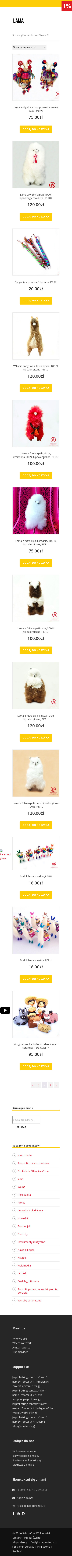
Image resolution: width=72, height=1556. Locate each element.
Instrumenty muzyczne (31, 1242)
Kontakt (17, 1551)
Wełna (21, 1187)
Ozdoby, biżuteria (28, 1281)
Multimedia (24, 1265)
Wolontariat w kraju (24, 1451)
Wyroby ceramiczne (29, 1300)
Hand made (25, 1155)
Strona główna (20, 35)
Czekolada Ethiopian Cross (33, 1171)
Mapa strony (20, 1542)
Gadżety (23, 1234)
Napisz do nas (25, 1498)
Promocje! (24, 1226)
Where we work (21, 1343)
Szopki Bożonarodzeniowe (33, 1163)
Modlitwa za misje (23, 1464)
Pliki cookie (43, 1546)
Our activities (20, 1352)
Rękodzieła (24, 1194)
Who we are (19, 1338)
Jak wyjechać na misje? (25, 1455)
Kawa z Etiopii (26, 1249)
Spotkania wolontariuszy (26, 1460)
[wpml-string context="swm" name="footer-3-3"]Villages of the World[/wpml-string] (32, 1408)
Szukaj (21, 1127)
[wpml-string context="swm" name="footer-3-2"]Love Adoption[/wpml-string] (29, 1395)
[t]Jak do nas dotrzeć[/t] (31, 1505)
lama (34, 35)
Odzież (22, 1273)
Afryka (21, 1202)
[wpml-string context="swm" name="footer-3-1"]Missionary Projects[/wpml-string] (30, 1381)
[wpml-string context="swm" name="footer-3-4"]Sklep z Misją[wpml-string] (29, 1421)
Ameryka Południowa (30, 1210)
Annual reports (21, 1347)
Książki (22, 1257)
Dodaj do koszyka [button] (36, 129)
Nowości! (23, 1218)
